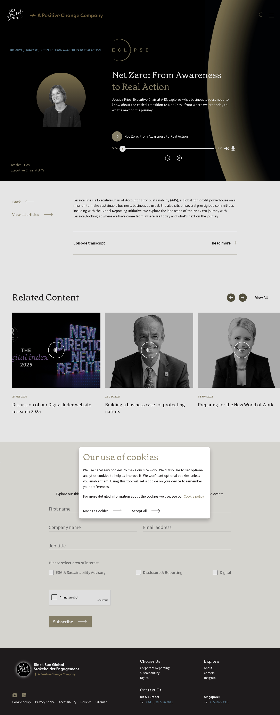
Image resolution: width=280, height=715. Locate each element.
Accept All (139, 510)
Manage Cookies (95, 510)
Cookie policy (194, 496)
